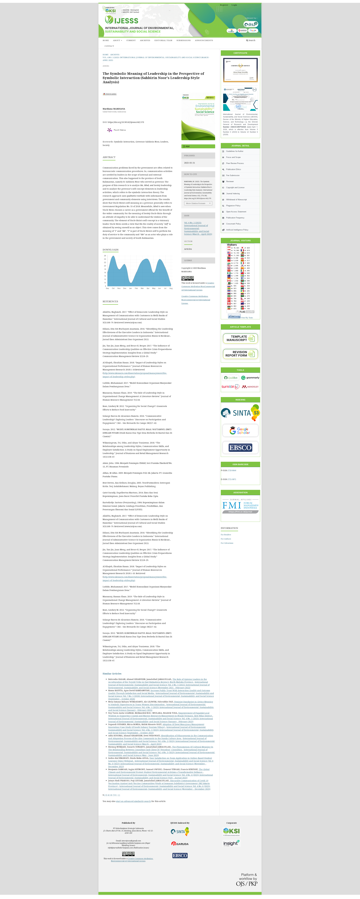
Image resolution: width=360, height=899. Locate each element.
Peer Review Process (235, 163)
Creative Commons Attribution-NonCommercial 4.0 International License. (195, 300)
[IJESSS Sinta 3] (240, 100)
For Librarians (227, 543)
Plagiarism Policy (233, 206)
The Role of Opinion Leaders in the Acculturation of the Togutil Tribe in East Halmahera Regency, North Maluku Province (157, 680)
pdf (187, 146)
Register (224, 5)
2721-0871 (232, 479)
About (117, 40)
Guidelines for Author (234, 151)
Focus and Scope (233, 157)
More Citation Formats (195, 203)
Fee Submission (232, 175)
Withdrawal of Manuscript (236, 200)
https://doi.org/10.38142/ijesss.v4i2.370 (126, 122)
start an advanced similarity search (133, 801)
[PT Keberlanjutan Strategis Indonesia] (231, 832)
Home (106, 40)
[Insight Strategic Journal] (231, 843)
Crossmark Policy (233, 224)
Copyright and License (235, 187)
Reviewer (230, 181)
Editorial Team (163, 40)
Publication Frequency (235, 218)
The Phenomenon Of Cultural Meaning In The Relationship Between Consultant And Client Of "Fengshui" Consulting (160, 748)
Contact (109, 46)
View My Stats (247, 318)
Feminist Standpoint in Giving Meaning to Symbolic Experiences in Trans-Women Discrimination (160, 703)
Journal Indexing (233, 193)
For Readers (226, 534)
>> (119, 795)
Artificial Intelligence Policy (237, 230)
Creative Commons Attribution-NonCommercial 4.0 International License (198, 286)
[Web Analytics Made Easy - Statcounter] (234, 318)
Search (251, 40)
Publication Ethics (233, 169)
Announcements (204, 40)
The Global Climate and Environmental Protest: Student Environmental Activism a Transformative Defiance (159, 770)
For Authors (226, 539)
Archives (145, 40)
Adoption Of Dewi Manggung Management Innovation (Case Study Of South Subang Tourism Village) (156, 725)
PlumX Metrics (120, 130)
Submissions (183, 40)
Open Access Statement (236, 212)
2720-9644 (232, 470)
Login (234, 5)
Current (131, 40)
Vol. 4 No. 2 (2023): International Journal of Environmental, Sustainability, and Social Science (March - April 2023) (156, 58)
